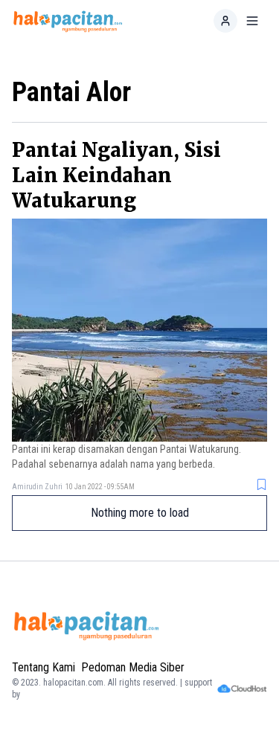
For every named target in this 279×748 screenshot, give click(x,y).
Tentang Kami (43, 667)
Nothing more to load (140, 513)
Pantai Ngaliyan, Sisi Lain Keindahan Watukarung (116, 175)
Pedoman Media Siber (133, 667)
